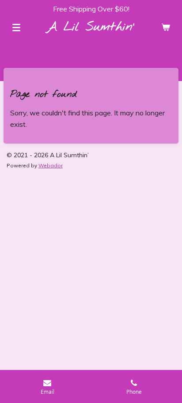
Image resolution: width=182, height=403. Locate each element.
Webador (50, 165)
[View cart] (165, 27)
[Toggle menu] (16, 27)
